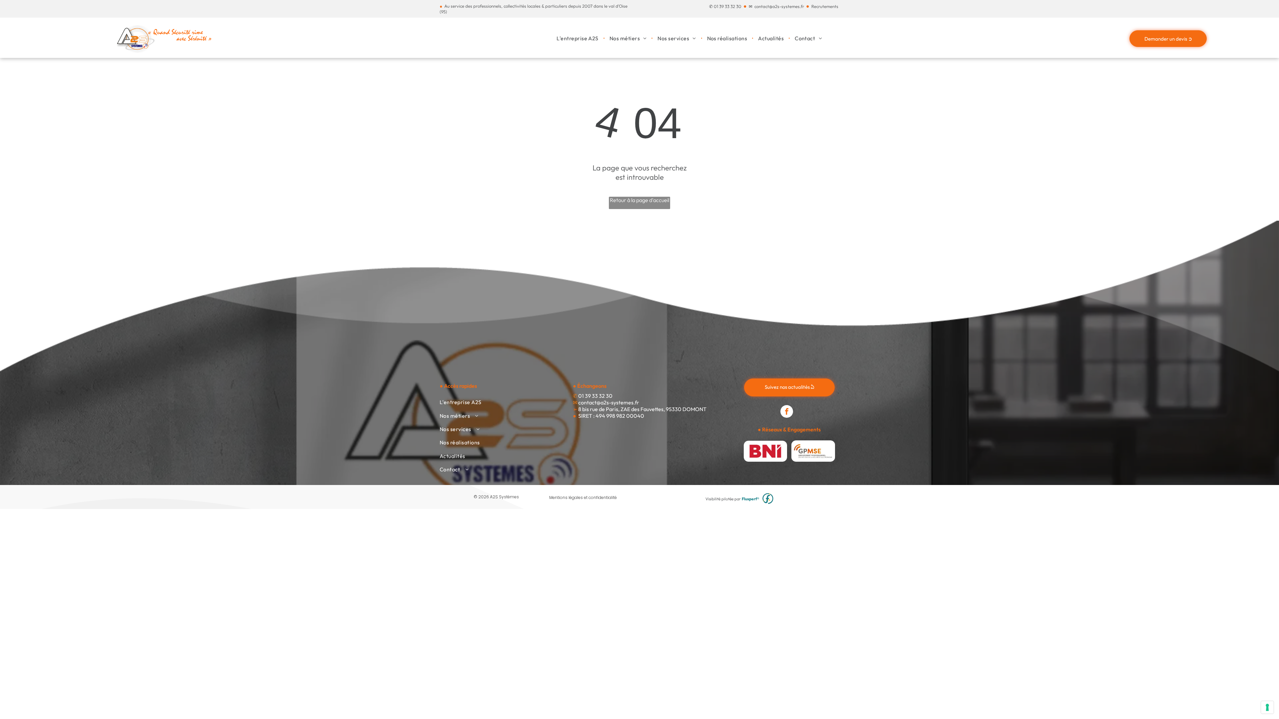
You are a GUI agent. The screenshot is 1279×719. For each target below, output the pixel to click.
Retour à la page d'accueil (639, 200)
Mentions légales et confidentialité (583, 497)
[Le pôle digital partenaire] (768, 499)
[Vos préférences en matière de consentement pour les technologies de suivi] (1267, 707)
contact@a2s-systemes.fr (779, 6)
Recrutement (823, 6)
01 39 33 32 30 (727, 6)
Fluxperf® (750, 498)
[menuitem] (578, 38)
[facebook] (786, 412)
